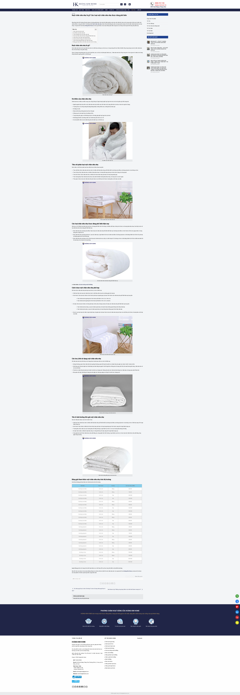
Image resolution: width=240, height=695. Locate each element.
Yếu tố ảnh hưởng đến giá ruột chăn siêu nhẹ (83, 40)
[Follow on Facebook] (73, 687)
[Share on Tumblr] (114, 583)
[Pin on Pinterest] (107, 583)
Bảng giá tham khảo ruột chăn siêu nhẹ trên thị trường (85, 41)
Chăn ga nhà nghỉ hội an (110, 665)
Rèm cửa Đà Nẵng (109, 652)
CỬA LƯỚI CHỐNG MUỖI (97, 10)
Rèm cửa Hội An (108, 661)
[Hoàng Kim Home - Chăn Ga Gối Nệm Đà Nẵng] (84, 4)
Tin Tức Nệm (150, 28)
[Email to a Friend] (105, 583)
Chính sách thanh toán (110, 646)
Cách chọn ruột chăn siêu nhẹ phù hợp (82, 37)
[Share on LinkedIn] (112, 583)
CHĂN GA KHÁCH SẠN (121, 10)
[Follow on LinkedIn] (82, 687)
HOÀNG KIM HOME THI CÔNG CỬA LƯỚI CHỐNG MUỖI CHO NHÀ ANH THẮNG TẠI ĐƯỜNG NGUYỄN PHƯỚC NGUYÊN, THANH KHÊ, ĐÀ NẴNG (159, 68)
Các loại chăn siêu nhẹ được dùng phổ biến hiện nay (84, 35)
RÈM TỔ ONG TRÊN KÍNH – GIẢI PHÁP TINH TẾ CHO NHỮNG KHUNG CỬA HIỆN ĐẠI (159, 49)
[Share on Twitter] (103, 583)
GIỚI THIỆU (81, 10)
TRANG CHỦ (75, 10)
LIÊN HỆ (139, 10)
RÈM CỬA (87, 10)
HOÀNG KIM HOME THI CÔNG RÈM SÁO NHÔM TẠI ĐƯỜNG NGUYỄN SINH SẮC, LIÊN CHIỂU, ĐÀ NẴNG (159, 55)
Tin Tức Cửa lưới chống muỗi (153, 25)
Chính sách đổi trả (109, 643)
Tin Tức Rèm (150, 30)
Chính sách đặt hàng (109, 648)
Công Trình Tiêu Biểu (151, 18)
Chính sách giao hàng (109, 641)
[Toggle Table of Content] (95, 29)
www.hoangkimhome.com (83, 673)
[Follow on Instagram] (75, 687)
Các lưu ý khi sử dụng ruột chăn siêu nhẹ (82, 38)
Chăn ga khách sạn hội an (110, 663)
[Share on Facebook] (101, 583)
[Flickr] (84, 687)
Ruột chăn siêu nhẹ (97, 24)
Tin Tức (73, 13)
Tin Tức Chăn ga (150, 23)
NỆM (106, 10)
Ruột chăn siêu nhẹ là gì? (79, 31)
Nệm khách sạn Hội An (110, 668)
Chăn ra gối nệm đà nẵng (110, 657)
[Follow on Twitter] (77, 687)
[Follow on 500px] (87, 687)
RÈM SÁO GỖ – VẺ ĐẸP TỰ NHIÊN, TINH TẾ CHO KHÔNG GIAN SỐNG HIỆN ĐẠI (158, 42)
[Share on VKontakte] (110, 583)
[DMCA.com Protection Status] (75, 681)
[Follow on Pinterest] (80, 687)
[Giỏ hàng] (130, 4)
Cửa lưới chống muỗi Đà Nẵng (111, 650)
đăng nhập (79, 598)
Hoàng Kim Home (89, 25)
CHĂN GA (111, 10)
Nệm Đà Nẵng (108, 659)
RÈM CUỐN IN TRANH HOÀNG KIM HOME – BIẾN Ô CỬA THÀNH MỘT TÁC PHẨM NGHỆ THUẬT (159, 62)
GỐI (128, 10)
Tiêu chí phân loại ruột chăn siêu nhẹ (81, 34)
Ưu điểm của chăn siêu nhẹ (79, 32)
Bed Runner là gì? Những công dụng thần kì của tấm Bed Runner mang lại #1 (124, 589)
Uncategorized (150, 33)
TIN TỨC (133, 10)
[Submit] (121, 4)
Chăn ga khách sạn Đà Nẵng (111, 654)
